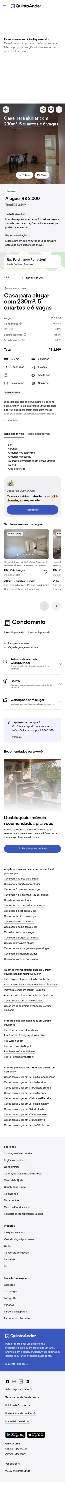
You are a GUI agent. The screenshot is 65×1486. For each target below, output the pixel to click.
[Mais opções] (59, 109)
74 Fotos (26, 175)
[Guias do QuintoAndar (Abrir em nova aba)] (21, 1381)
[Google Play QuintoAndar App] (15, 1435)
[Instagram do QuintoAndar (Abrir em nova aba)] (14, 1381)
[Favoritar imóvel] (51, 109)
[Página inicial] (26, 6)
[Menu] (4, 6)
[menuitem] (10, 278)
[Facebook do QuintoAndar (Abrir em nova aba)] (7, 1381)
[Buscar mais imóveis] (6, 109)
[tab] (14, 434)
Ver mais (13, 421)
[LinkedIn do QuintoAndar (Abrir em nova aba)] (27, 1381)
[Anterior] (44, 606)
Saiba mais (32, 510)
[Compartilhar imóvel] (43, 109)
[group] (26, 561)
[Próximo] (56, 606)
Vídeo (43, 175)
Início (7, 278)
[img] (26, 544)
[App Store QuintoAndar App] (36, 1435)
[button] (32, 664)
